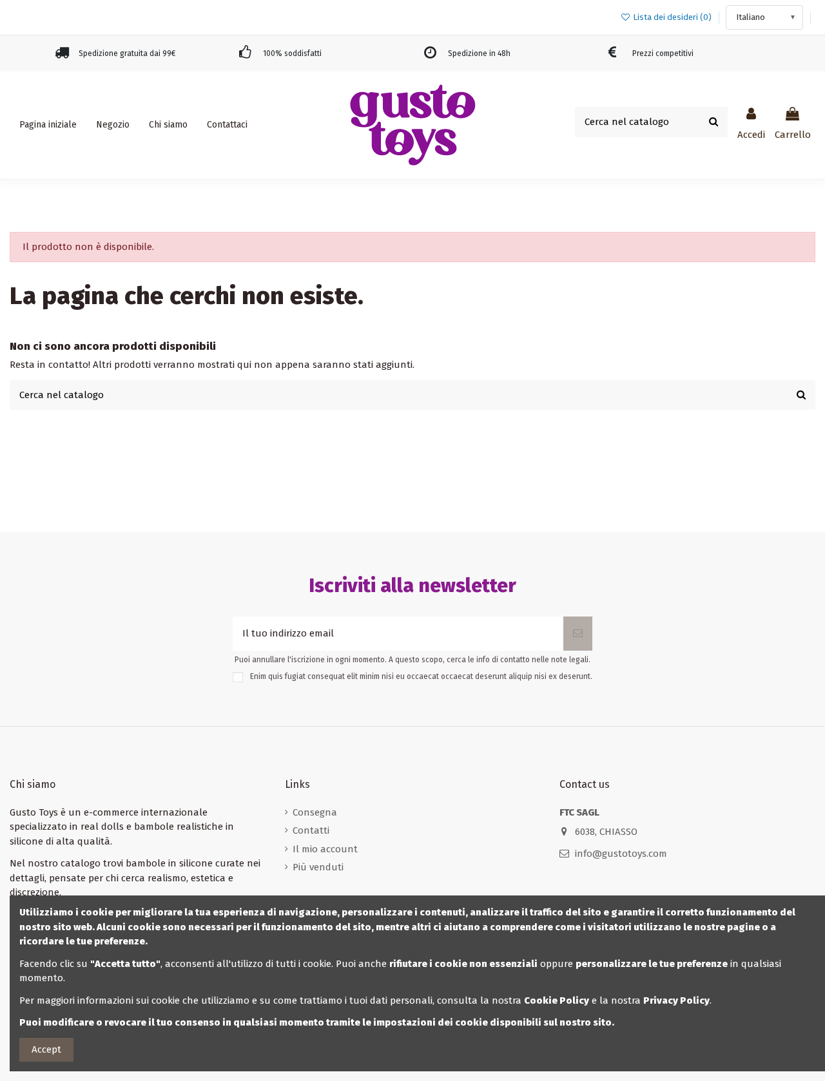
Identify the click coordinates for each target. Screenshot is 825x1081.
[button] (112, 125)
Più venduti (318, 867)
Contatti (311, 830)
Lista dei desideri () (672, 17)
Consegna (315, 812)
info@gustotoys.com (621, 853)
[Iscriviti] (577, 634)
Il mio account (325, 849)
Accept (46, 1049)
